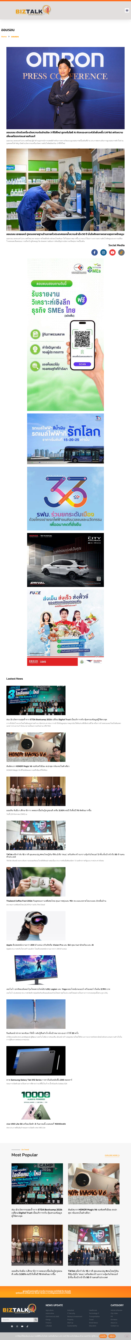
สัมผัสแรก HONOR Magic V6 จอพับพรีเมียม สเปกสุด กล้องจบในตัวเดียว (37, 766)
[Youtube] (112, 252)
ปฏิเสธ (112, 1336)
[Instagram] (103, 252)
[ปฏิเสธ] (127, 1336)
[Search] (36, 1320)
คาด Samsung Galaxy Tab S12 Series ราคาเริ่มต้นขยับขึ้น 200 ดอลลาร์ (39, 1080)
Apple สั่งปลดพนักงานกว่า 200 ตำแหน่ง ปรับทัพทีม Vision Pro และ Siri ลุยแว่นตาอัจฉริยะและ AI (50, 945)
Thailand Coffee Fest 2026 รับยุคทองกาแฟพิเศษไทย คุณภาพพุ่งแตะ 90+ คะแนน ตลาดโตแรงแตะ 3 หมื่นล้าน (56, 901)
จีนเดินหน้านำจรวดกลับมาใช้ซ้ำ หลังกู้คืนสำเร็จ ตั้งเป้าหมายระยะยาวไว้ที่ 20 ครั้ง (42, 1033)
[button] (127, 10)
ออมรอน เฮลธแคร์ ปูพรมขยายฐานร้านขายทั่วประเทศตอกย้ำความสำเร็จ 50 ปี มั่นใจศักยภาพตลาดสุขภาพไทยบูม (65, 234)
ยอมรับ (103, 1336)
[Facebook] (12, 1326)
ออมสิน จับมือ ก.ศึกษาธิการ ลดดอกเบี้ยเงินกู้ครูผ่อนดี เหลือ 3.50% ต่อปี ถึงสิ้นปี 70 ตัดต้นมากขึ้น (48, 810)
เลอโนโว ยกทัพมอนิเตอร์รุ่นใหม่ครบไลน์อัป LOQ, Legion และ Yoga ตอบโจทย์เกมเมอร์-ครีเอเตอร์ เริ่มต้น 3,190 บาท (58, 989)
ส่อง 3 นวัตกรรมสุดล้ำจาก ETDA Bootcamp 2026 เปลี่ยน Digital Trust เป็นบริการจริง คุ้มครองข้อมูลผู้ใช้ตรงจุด (56, 719)
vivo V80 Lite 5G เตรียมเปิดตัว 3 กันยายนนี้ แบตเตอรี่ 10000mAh (36, 1124)
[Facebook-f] (94, 252)
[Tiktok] (121, 252)
